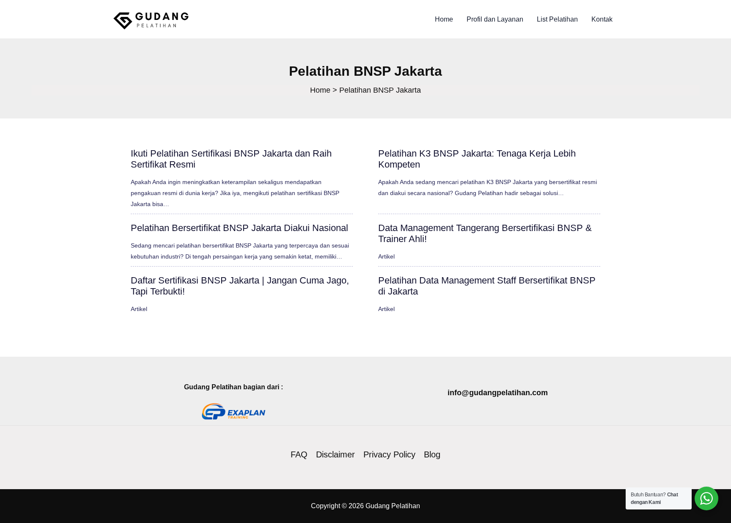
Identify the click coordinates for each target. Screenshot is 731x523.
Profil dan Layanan (495, 19)
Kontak (602, 19)
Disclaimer (335, 454)
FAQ (299, 454)
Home (444, 19)
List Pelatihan (557, 19)
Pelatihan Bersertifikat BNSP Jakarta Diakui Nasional (239, 228)
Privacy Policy (389, 454)
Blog (432, 454)
